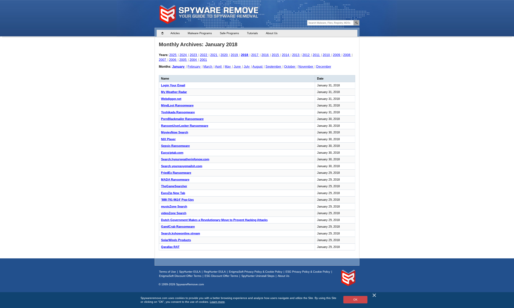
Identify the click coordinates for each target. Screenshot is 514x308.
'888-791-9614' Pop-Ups (177, 199)
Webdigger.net (171, 98)
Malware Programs (200, 33)
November (306, 66)
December (323, 66)
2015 (276, 55)
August (257, 66)
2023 (194, 55)
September (273, 66)
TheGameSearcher (174, 186)
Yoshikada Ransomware (178, 112)
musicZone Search (174, 206)
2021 (214, 55)
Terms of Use (167, 271)
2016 (265, 55)
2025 (173, 55)
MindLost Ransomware (177, 105)
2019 (235, 55)
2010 (327, 55)
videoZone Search (173, 213)
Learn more (217, 301)
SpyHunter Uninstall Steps (257, 275)
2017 (255, 55)
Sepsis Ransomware (175, 145)
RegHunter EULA (215, 271)
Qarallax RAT (170, 247)
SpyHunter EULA (190, 271)
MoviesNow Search (174, 132)
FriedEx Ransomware (176, 172)
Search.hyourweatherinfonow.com (185, 159)
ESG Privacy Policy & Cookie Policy (308, 271)
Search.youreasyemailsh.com (181, 166)
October (290, 66)
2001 (203, 59)
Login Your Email (173, 85)
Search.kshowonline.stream (180, 233)
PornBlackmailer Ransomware (182, 119)
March (208, 66)
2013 (296, 55)
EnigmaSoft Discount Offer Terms (180, 275)
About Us (271, 33)
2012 (306, 55)
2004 (194, 59)
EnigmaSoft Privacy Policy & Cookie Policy (255, 271)
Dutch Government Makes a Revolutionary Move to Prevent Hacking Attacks (214, 220)
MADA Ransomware (175, 179)
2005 (183, 59)
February (194, 66)
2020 (224, 55)
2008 (347, 55)
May (228, 66)
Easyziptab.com (172, 152)
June (238, 66)
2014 (286, 55)
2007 (163, 59)
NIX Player (168, 139)
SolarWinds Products (176, 240)
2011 (316, 55)
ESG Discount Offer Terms (221, 275)
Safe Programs (229, 33)
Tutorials (252, 33)
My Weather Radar (174, 92)
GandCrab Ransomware (178, 226)
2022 (204, 55)
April (218, 66)
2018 (245, 55)
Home (164, 33)
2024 (183, 55)
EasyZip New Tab (173, 193)
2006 (173, 59)
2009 (337, 55)
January (178, 66)
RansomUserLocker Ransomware (184, 125)
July (247, 66)
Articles (175, 33)
